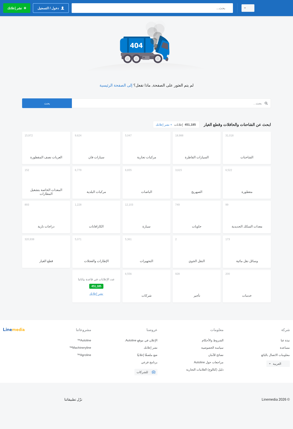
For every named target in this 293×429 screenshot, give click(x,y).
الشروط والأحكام (213, 340)
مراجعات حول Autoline (209, 362)
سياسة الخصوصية (212, 347)
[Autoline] (275, 8)
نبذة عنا (285, 340)
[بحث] (228, 8)
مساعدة (285, 347)
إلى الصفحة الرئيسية (116, 85)
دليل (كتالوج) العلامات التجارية (205, 369)
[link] (96, 286)
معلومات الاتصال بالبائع (275, 355)
